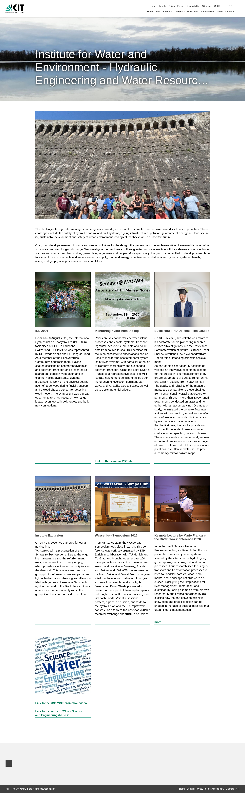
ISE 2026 (41, 331)
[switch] (238, 6)
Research (168, 11)
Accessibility (192, 6)
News (220, 11)
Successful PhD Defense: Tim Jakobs (181, 331)
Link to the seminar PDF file (114, 461)
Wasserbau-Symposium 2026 (116, 535)
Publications (207, 11)
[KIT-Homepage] (15, 8)
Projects (180, 11)
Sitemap (206, 6)
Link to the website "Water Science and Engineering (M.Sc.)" (59, 713)
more (157, 622)
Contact (229, 11)
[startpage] (238, 11)
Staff (157, 11)
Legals (162, 6)
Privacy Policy (176, 6)
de (230, 6)
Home (153, 6)
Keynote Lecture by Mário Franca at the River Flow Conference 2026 (180, 537)
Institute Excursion (49, 535)
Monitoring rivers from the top (117, 331)
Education (192, 11)
